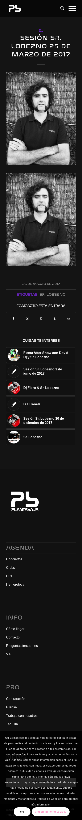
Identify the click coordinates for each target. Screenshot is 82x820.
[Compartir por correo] (69, 318)
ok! (22, 811)
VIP (9, 654)
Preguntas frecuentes (22, 646)
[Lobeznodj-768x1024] (41, 118)
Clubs (10, 567)
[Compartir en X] (27, 318)
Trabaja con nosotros (21, 715)
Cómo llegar (15, 629)
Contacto (13, 637)
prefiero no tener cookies (50, 811)
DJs (9, 576)
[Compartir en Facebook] (13, 318)
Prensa (11, 707)
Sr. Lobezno (53, 294)
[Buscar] (60, 8)
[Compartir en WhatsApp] (41, 318)
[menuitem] (60, 8)
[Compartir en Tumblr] (55, 318)
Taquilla (12, 724)
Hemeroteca (15, 584)
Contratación (15, 699)
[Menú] (70, 8)
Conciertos (14, 559)
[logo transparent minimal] (34, 8)
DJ (41, 31)
